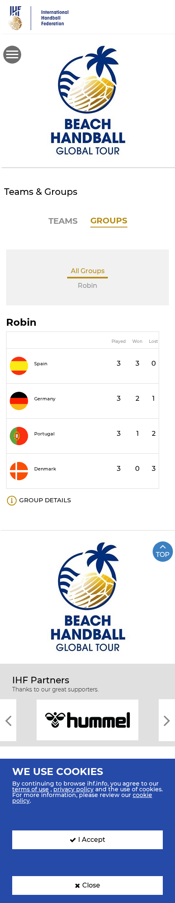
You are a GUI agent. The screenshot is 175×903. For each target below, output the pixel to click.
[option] (87, 719)
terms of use (30, 789)
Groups (108, 220)
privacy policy (73, 789)
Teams (63, 221)
